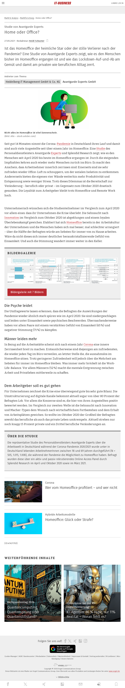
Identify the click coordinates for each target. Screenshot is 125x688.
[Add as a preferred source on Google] (62, 649)
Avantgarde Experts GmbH (79, 81)
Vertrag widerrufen (97, 656)
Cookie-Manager (11, 656)
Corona (88, 344)
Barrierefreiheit (64, 656)
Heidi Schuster (36, 41)
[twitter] (25, 684)
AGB (20, 656)
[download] (99, 684)
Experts (56, 153)
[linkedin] (62, 684)
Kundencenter (29, 656)
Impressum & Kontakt (80, 656)
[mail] (81, 684)
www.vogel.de (114, 671)
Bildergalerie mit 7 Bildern (27, 292)
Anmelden (117, 3)
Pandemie (63, 144)
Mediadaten (41, 656)
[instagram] (84, 641)
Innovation (11, 217)
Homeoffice (74, 222)
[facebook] (8, 684)
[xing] (44, 684)
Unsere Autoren (67, 659)
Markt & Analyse (11, 18)
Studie (100, 148)
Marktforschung (27, 18)
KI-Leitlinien (111, 656)
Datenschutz (52, 656)
